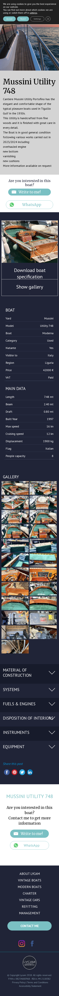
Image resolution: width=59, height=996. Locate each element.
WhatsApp (31, 204)
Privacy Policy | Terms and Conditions (30, 982)
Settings (37, 19)
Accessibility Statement (30, 986)
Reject (23, 19)
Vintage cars (29, 900)
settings (33, 12)
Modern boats (29, 887)
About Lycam (30, 874)
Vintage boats (29, 880)
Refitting (30, 906)
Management (29, 913)
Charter (29, 893)
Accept (9, 19)
